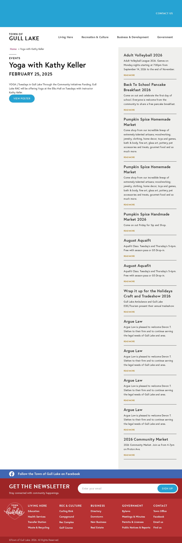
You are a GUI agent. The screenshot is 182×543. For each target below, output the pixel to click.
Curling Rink (66, 511)
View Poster (22, 98)
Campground (66, 516)
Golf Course (66, 527)
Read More (129, 75)
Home (13, 49)
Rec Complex (66, 522)
